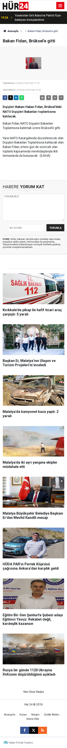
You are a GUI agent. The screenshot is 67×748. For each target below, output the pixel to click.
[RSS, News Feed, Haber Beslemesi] (42, 730)
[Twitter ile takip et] (33, 730)
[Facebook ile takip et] (24, 730)
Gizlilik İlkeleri (51, 714)
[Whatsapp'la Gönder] (21, 97)
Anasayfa (12, 31)
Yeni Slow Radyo (33, 691)
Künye (23, 714)
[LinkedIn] (16, 97)
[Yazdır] (42, 97)
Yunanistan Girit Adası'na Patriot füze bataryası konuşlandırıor (38, 17)
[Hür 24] (15, 5)
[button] (48, 97)
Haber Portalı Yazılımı (21, 742)
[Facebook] (5, 97)
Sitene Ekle (32, 718)
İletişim (35, 714)
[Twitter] (10, 97)
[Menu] (60, 5)
